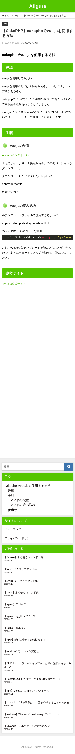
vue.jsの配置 (20, 500)
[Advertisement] (37, 334)
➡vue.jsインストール (15, 155)
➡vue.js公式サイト (14, 283)
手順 (11, 495)
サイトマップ (12, 529)
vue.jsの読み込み (23, 504)
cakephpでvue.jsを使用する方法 (28, 485)
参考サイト (16, 509)
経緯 (11, 490)
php (5, 24)
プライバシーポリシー (18, 538)
